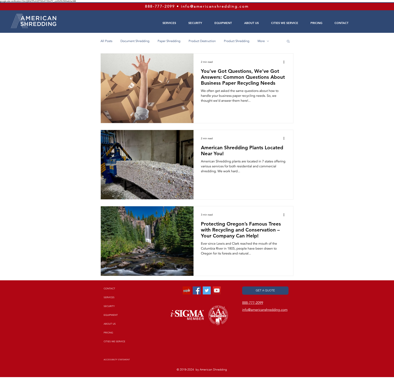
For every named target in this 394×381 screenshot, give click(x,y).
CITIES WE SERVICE (114, 341)
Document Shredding (134, 41)
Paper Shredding (169, 41)
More (261, 41)
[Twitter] (207, 290)
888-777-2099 (160, 6)
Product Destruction (202, 41)
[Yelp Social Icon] (187, 290)
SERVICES (109, 297)
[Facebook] (197, 290)
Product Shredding (236, 41)
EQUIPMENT (111, 314)
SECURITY (109, 306)
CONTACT (109, 288)
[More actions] (285, 61)
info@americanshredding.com (215, 6)
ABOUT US (110, 323)
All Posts (106, 41)
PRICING (108, 332)
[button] (288, 41)
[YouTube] (217, 290)
